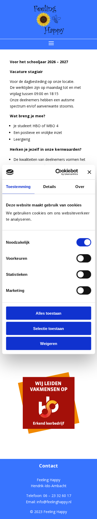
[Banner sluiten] (89, 172)
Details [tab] (49, 186)
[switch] (83, 258)
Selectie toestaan (48, 328)
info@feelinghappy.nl (54, 501)
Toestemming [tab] (18, 186)
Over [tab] (79, 186)
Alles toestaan (48, 313)
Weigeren (48, 343)
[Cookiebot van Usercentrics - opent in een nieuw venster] (58, 172)
